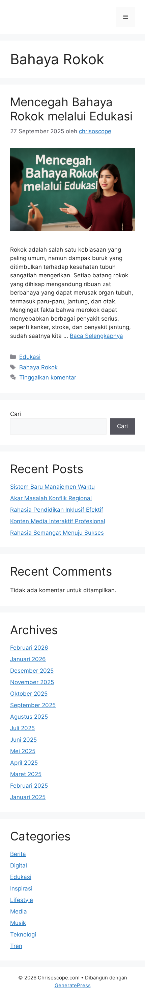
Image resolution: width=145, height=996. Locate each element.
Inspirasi (21, 888)
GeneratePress (73, 985)
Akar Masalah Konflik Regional (51, 498)
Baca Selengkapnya (96, 335)
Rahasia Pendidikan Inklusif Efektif (56, 509)
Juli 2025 (22, 728)
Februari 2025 (29, 785)
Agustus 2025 (29, 716)
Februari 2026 (29, 647)
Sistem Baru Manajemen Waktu (52, 486)
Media (18, 911)
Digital (18, 865)
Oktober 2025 (29, 693)
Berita (18, 854)
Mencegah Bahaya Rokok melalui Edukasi (71, 109)
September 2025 (33, 705)
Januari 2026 (28, 659)
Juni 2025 (23, 739)
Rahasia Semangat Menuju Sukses (57, 532)
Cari (15, 414)
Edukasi (29, 356)
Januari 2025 (28, 797)
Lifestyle (21, 900)
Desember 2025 (32, 670)
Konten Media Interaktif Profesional (57, 521)
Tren (16, 946)
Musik (18, 923)
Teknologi (23, 934)
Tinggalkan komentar (47, 377)
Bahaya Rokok (38, 367)
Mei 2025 (22, 751)
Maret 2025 (25, 774)
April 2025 (24, 762)
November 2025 (32, 682)
